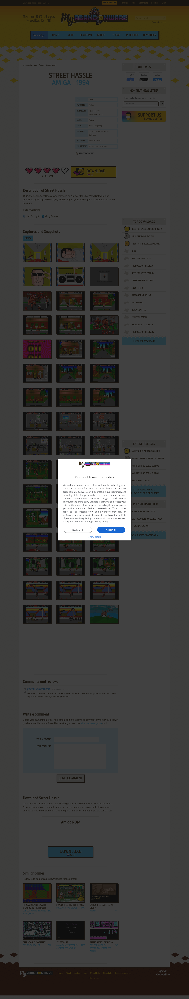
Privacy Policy (101, 521)
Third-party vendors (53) (90, 501)
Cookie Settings (85, 521)
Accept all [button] (111, 529)
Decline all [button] (77, 529)
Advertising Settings (82, 518)
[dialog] (94, 499)
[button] (94, 536)
